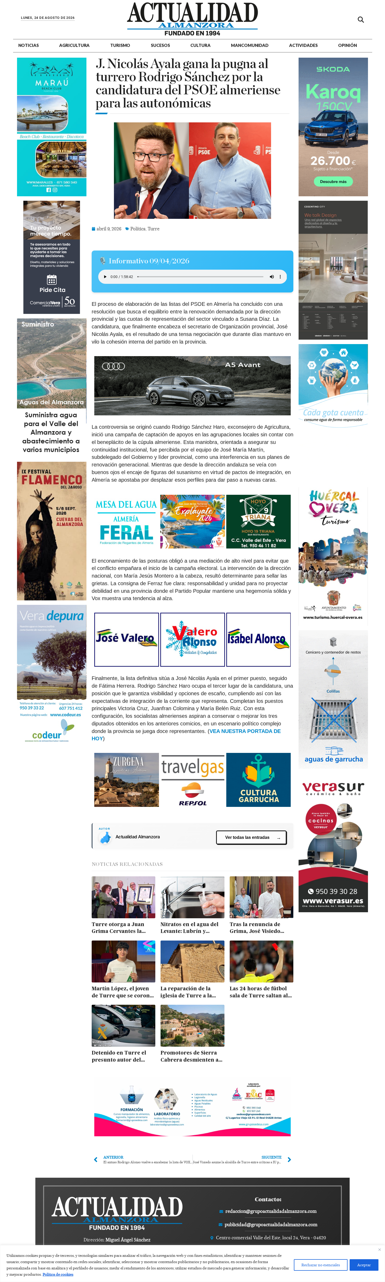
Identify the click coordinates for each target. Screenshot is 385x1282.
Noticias (28, 45)
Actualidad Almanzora (138, 836)
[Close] (379, 1249)
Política (138, 228)
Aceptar (364, 1265)
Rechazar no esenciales (320, 1265)
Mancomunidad (249, 45)
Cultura (200, 45)
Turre (154, 228)
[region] (192, 1263)
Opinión (347, 45)
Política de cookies (58, 1274)
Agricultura (74, 45)
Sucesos (160, 45)
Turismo (120, 45)
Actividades (303, 45)
